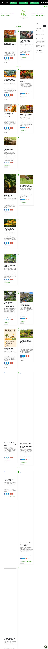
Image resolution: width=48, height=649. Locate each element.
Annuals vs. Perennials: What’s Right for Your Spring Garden (25, 544)
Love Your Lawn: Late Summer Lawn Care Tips (26, 186)
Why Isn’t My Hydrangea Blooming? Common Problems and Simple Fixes (41, 35)
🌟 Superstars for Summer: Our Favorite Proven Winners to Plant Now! (26, 340)
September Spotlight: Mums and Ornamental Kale (9, 80)
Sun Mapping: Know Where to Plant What (9, 349)
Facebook (4, 58)
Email (12, 58)
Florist (5, 13)
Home (2, 13)
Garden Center (11, 13)
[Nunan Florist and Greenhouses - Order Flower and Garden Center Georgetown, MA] (24, 15)
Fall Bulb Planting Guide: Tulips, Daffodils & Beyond (26, 115)
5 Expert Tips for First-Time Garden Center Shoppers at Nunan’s (25, 304)
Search (37, 23)
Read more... (5, 62)
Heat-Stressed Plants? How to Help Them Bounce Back (9, 195)
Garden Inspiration (7, 60)
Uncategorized (7, 322)
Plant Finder (8, 15)
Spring (14, 496)
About (42, 13)
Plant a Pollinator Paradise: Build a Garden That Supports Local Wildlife (41, 46)
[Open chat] (45, 646)
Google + (10, 58)
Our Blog (32, 15)
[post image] (10, 36)
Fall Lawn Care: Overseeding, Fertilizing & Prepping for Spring (10, 45)
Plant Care (11, 496)
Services (2, 15)
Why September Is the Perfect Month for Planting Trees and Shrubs (9, 148)
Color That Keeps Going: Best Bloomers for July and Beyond (9, 229)
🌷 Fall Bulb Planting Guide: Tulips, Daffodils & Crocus (26, 41)
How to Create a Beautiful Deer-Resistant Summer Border (40, 31)
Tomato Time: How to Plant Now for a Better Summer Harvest (40, 42)
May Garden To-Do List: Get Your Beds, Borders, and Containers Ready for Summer (26, 445)
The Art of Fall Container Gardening (26, 80)
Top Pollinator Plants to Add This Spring (9, 480)
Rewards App (38, 15)
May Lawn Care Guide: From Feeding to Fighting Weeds (10, 444)
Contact (42, 15)
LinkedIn (8, 58)
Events (38, 13)
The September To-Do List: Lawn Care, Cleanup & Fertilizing (10, 115)
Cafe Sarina (33, 13)
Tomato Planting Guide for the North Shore (9, 639)
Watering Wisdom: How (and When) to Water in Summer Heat (9, 265)
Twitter (6, 58)
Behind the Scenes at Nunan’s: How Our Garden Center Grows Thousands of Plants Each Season (10, 304)
